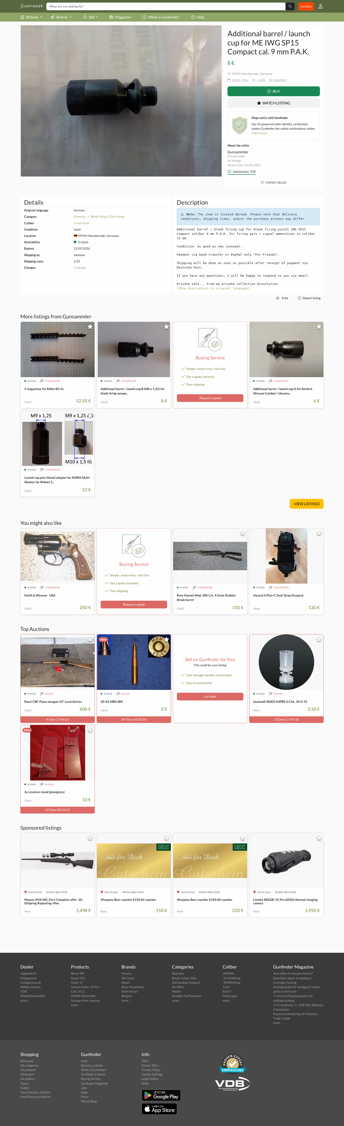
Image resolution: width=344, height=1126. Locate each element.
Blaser (125, 982)
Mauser (126, 973)
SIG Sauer (128, 978)
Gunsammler (237, 152)
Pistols (176, 991)
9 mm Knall (81, 223)
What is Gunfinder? (163, 17)
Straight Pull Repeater (186, 996)
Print (284, 298)
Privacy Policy (151, 1070)
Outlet (24, 1088)
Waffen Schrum (30, 987)
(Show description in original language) (213, 288)
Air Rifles (178, 987)
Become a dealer (92, 1065)
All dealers (27, 1074)
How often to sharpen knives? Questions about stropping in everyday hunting (293, 977)
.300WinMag (231, 982)
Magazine (123, 17)
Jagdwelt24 (28, 973)
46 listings (234, 160)
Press (84, 1097)
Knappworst (28, 978)
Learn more (259, 133)
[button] (319, 6)
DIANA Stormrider (83, 996)
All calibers (27, 1079)
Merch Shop (89, 1101)
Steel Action (129, 991)
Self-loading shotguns (186, 982)
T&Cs (145, 1061)
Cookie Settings (152, 1074)
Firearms (80, 216)
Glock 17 (77, 982)
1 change (80, 267)
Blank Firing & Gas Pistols (108, 216)
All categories (29, 1065)
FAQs (145, 1083)
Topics (24, 1083)
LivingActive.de (30, 982)
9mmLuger (230, 996)
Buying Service (91, 1079)
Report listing (311, 298)
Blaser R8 (77, 973)
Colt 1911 (78, 991)
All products (28, 1070)
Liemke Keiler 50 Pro (85, 987)
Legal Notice (150, 1079)
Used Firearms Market (35, 1097)
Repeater (178, 973)
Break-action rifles (184, 978)
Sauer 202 (78, 978)
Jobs (84, 1088)
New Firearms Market (35, 1092)
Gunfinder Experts (93, 1074)
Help (200, 17)
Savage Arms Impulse (85, 1000)
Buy (276, 91)
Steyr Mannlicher (132, 987)
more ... (25, 1000)
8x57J (227, 991)
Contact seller (275, 182)
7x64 (226, 987)
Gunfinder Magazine (94, 1083)
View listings (307, 503)
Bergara (126, 996)
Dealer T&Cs (150, 1065)
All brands (27, 1061)
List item (306, 6)
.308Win (228, 973)
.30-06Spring (231, 978)
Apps (84, 1092)
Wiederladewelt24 (32, 996)
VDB (23, 991)
